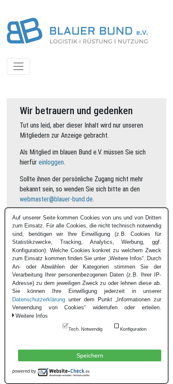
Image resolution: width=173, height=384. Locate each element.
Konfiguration (133, 329)
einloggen (51, 162)
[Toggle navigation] (18, 66)
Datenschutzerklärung (38, 299)
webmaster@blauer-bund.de (56, 199)
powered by (24, 371)
